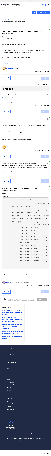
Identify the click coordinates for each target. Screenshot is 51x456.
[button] (4, 78)
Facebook (9, 404)
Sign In (45, 5)
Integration (38, 19)
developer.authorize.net (31, 0)
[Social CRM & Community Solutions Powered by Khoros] (47, 453)
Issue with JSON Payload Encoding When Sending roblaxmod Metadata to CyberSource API (12, 326)
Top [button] (3, 452)
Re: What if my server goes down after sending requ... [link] (14, 21)
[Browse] (48, 5)
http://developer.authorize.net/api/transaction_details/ (16, 97)
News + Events (10, 387)
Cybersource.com (11, 382)
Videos (8, 368)
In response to (24, 146)
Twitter (8, 401)
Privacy (24, 433)
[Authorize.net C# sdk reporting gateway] (49, 84)
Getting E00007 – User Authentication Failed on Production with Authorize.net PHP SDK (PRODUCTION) (12, 319)
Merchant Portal (11, 354)
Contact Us (9, 384)
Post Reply (42, 299)
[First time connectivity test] (46, 84)
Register (9, 351)
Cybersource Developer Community (5, 5)
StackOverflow (10, 409)
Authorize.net (15, 433)
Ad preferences (33, 433)
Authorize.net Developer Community (10, 19)
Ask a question (43, 12)
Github (8, 406)
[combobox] (18, 12)
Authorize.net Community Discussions (27, 19)
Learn (8, 365)
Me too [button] (7, 63)
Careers (9, 390)
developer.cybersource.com (44, 0)
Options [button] (3, 24)
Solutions (9, 371)
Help (43, 5)
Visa (8, 433)
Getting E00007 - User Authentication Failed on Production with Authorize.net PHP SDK (12, 312)
